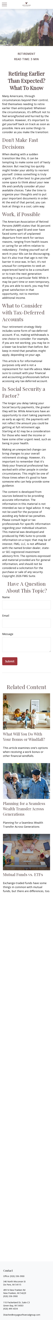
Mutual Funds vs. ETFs (23, 874)
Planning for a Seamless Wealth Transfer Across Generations (24, 809)
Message (7, 634)
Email (5, 615)
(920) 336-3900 (17, 1276)
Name (6, 597)
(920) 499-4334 (10, 1308)
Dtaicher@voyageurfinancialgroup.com (21, 1314)
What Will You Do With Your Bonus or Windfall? (24, 736)
